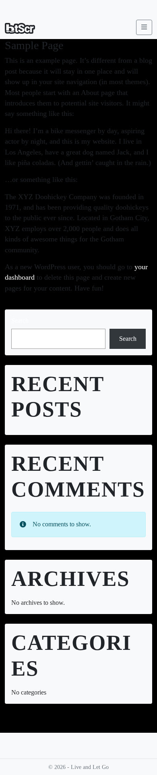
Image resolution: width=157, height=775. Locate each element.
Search (20, 320)
